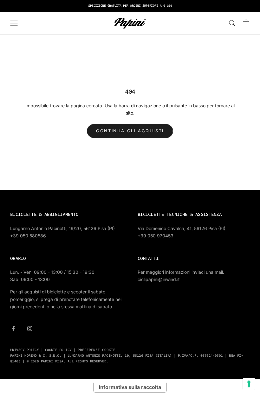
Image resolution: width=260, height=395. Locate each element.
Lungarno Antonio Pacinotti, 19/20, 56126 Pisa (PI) (62, 228)
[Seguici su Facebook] (13, 328)
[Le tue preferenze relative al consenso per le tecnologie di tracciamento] (249, 384)
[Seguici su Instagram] (30, 328)
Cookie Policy (58, 350)
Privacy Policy (24, 350)
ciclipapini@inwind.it (159, 279)
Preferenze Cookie (96, 350)
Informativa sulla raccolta (130, 387)
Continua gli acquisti (130, 130)
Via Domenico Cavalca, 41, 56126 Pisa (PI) (181, 228)
